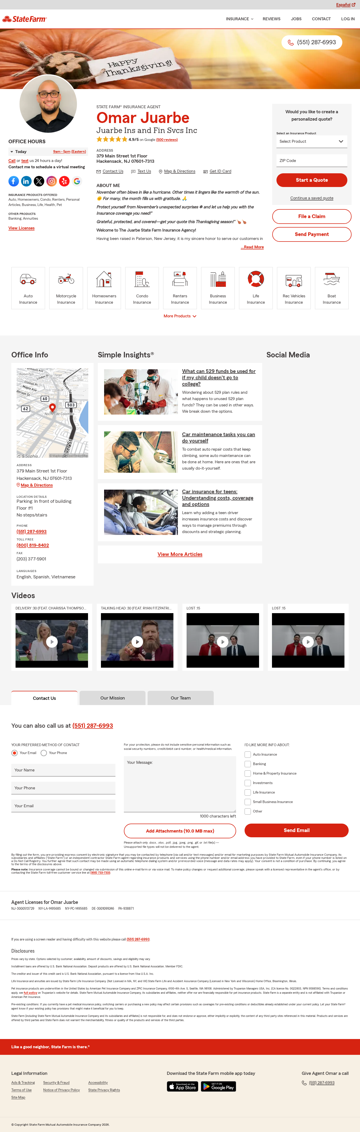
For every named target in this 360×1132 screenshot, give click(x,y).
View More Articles (180, 554)
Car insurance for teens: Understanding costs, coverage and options (217, 498)
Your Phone (58, 753)
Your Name (24, 770)
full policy (30, 992)
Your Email (28, 753)
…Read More (252, 247)
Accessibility (98, 1083)
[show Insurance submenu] (251, 19)
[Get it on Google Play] (218, 1086)
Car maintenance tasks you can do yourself (218, 438)
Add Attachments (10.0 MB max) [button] (180, 831)
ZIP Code (288, 161)
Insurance (237, 19)
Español (343, 5)
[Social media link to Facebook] (13, 181)
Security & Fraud (56, 1083)
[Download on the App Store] (182, 1086)
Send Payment (312, 234)
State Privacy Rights (104, 1090)
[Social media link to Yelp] (64, 181)
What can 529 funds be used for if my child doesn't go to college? (219, 378)
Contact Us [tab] (44, 698)
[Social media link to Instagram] (51, 181)
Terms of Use (21, 1090)
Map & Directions (37, 485)
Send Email (297, 830)
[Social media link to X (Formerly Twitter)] (39, 181)
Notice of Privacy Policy (61, 1090)
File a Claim (311, 216)
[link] (24, 19)
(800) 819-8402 (33, 545)
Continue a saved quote (311, 198)
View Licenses (21, 228)
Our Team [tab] (181, 698)
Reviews (271, 19)
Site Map (18, 1097)
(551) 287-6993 (32, 531)
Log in (348, 19)
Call (12, 161)
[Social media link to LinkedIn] (26, 181)
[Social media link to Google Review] (77, 181)
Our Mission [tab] (112, 698)
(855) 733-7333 (100, 872)
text (24, 161)
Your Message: (140, 762)
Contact (321, 19)
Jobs (296, 19)
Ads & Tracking (23, 1083)
